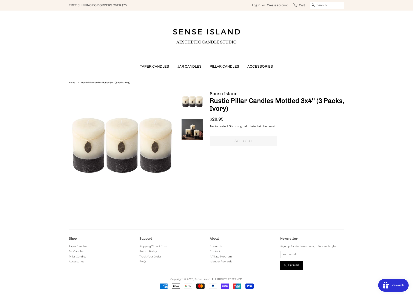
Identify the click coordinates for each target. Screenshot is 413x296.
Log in (256, 5)
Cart (302, 5)
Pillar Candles (224, 66)
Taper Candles (154, 66)
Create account (277, 5)
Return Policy (148, 251)
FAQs (142, 261)
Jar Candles (189, 66)
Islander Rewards (221, 261)
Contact (215, 251)
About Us (216, 246)
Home (72, 82)
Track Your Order (150, 256)
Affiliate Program (221, 256)
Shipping (235, 126)
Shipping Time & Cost (153, 246)
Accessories (260, 66)
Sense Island (202, 279)
